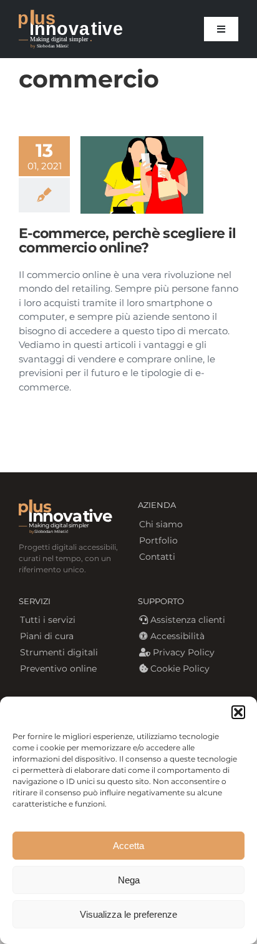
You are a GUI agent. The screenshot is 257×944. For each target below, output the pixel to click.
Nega (129, 880)
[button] (238, 712)
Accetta (128, 845)
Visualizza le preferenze (128, 914)
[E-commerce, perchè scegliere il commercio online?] (141, 175)
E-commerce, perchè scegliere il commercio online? (127, 240)
